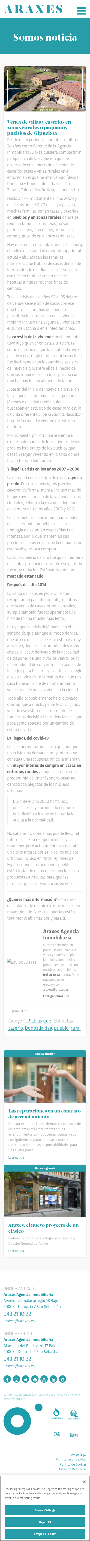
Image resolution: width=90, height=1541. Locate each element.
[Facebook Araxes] (7, 1379)
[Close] (84, 1482)
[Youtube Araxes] (44, 1379)
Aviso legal (79, 1454)
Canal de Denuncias (73, 1469)
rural (76, 1027)
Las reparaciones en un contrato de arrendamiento (44, 1113)
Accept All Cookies (45, 1534)
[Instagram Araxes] (16, 1379)
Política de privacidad (71, 1459)
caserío (15, 1027)
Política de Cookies (73, 1464)
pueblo (61, 1027)
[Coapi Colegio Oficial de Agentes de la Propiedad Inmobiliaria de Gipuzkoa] (75, 1433)
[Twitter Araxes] (25, 1379)
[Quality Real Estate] (75, 1413)
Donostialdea (38, 1027)
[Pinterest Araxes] (35, 1379)
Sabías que (40, 1020)
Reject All (45, 1522)
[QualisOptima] (59, 1411)
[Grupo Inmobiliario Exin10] (59, 1432)
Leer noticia (16, 1157)
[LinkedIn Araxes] (53, 1379)
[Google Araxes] (62, 1379)
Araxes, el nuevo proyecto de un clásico (43, 1227)
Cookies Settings (45, 1510)
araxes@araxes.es (56, 989)
